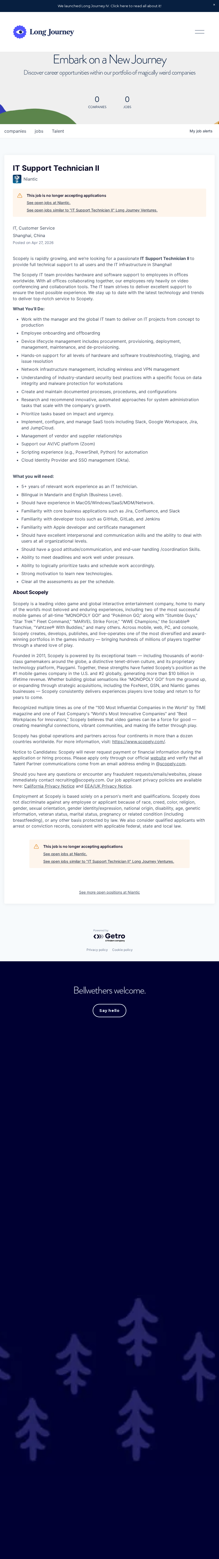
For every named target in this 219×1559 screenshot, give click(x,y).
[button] (214, 5)
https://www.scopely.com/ (138, 741)
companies (15, 131)
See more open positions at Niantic (109, 892)
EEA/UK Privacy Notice (108, 786)
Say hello (109, 1010)
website (158, 757)
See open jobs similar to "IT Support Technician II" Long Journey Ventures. (92, 210)
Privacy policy (97, 950)
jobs (39, 131)
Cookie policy (122, 950)
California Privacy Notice (49, 786)
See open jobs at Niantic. (49, 202)
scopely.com (172, 763)
